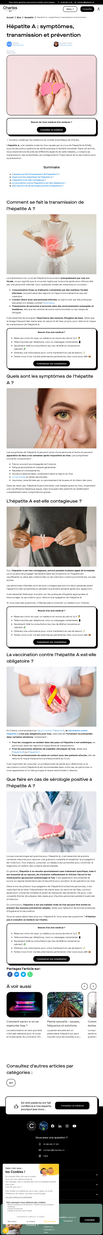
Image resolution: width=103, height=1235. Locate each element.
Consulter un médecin (51, 129)
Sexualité (29, 17)
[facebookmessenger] (16, 974)
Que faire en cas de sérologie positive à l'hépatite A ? (37, 185)
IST (11, 1082)
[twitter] (23, 974)
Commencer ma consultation (52, 363)
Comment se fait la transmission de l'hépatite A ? (35, 174)
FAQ (45, 1155)
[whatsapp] (30, 974)
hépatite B (18, 752)
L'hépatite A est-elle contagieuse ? (29, 179)
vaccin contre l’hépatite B (50, 730)
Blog (19, 17)
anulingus (49, 302)
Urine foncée (19, 476)
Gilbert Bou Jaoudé (65, 45)
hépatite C (34, 752)
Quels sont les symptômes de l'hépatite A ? (33, 177)
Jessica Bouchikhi (18, 45)
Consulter (87, 9)
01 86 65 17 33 (51, 1144)
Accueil (10, 17)
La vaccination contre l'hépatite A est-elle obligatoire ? (39, 182)
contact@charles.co (54, 1150)
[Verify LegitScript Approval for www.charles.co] (43, 1126)
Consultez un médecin (72, 1105)
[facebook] (10, 974)
